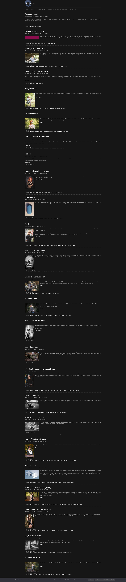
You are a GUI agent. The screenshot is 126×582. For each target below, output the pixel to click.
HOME (27, 9)
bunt (58, 460)
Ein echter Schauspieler (35, 276)
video (60, 482)
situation (77, 390)
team (71, 552)
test (57, 192)
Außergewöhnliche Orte (35, 48)
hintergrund (49, 192)
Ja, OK (91, 579)
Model (36, 26)
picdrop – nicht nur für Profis (36, 71)
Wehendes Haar (31, 113)
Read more (27, 22)
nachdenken (68, 574)
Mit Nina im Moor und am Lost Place (40, 368)
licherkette (53, 412)
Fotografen (33, 43)
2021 (41, 482)
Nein (97, 579)
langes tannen (77, 271)
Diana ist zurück (31, 14)
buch (47, 108)
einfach (56, 315)
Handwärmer (30, 197)
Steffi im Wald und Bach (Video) (38, 509)
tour (46, 363)
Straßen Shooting (32, 395)
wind (69, 131)
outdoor (67, 552)
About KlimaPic (33, 482)
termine (73, 245)
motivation (69, 390)
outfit (61, 412)
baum (69, 271)
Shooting (40, 26)
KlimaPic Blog (42, 9)
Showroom (50, 245)
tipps (66, 66)
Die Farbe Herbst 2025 (34, 31)
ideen (59, 66)
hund (44, 293)
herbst (64, 434)
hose (64, 460)
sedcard (54, 293)
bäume (48, 574)
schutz (73, 434)
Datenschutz (63, 9)
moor (65, 390)
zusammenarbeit (70, 482)
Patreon (28, 153)
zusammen (64, 482)
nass (60, 530)
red (64, 131)
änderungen (45, 482)
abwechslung (62, 271)
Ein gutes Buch (31, 88)
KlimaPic (37, 16)
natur (61, 131)
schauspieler (49, 293)
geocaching (55, 390)
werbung (63, 108)
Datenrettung (72, 9)
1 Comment (42, 349)
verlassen (50, 363)
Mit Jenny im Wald (32, 557)
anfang (58, 245)
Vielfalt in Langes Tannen (35, 250)
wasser (71, 530)
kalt (47, 218)
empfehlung (51, 108)
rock (73, 460)
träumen (85, 434)
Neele (27, 223)
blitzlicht (52, 315)
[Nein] (124, 579)
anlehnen (49, 434)
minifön (58, 131)
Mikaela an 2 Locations (34, 417)
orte (44, 363)
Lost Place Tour (31, 347)
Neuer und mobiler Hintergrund (37, 171)
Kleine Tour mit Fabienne (35, 320)
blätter (54, 434)
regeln (50, 482)
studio (53, 192)
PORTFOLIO (34, 10)
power (59, 148)
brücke (52, 574)
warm (61, 218)
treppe (87, 271)
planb (73, 390)
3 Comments (42, 371)
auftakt (61, 245)
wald (67, 131)
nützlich (50, 218)
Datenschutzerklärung (108, 579)
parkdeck (69, 245)
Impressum (56, 9)
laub (68, 504)
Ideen (37, 43)
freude (61, 504)
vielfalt (90, 271)
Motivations (44, 43)
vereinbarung (55, 482)
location (62, 66)
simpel (67, 315)
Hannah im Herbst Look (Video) (38, 487)
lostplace (40, 363)
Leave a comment (44, 16)
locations (83, 271)
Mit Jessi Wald (31, 298)
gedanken (58, 434)
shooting (71, 504)
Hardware (45, 131)
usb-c (62, 148)
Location (32, 26)
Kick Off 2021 (30, 465)
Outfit (49, 43)
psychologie (57, 108)
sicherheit (77, 434)
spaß (75, 504)
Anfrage (49, 9)
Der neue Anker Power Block (37, 136)
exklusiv (54, 530)
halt (62, 434)
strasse (65, 412)
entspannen (57, 574)
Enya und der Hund (33, 535)
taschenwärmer (56, 218)
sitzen (81, 434)
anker (52, 148)
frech (65, 245)
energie (56, 148)
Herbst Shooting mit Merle (35, 439)
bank (66, 271)
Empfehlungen (33, 66)
